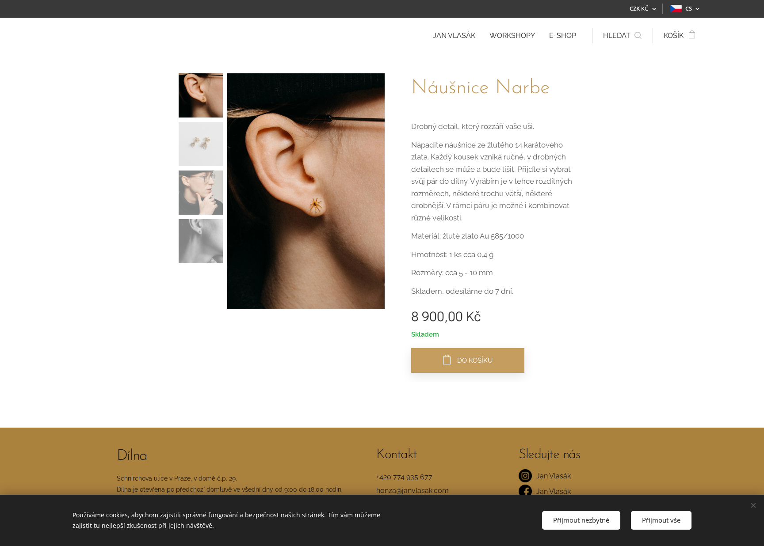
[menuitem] (456, 36)
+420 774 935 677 (404, 477)
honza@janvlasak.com (412, 490)
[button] (622, 36)
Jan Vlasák (553, 476)
